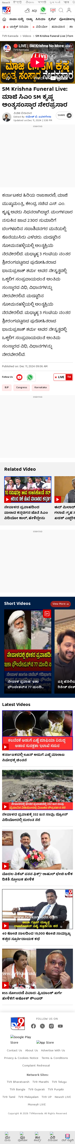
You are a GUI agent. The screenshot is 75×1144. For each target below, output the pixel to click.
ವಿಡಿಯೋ (41, 27)
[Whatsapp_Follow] (30, 377)
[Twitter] (42, 1026)
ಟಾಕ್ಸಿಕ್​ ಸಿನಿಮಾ (19, 27)
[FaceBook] (33, 1026)
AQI (34, 11)
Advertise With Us (53, 1050)
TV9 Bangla (17, 1089)
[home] (4, 19)
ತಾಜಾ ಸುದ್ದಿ (16, 19)
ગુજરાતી (54, 2)
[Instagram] (51, 1026)
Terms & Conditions (54, 1058)
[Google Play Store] (22, 1040)
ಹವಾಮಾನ (58, 27)
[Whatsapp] (42, 10)
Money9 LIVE (37, 1105)
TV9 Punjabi (56, 1089)
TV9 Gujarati (36, 1089)
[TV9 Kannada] (6, 10)
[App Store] (48, 1044)
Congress (21, 387)
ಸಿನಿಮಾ (40, 19)
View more (58, 604)
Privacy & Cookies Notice (21, 1058)
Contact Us (14, 1050)
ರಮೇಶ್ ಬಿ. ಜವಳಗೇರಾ (38, 117)
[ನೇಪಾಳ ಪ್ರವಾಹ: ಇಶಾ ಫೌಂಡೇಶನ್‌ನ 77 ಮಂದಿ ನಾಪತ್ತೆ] (27, 651)
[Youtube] (19, 377)
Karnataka (41, 387)
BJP (7, 387)
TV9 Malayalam (28, 1097)
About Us (31, 1050)
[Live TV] (52, 10)
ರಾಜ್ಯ (29, 19)
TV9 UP (46, 1097)
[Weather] (27, 10)
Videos (26, 36)
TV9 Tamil (8, 1097)
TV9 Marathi (40, 1082)
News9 (6, 2)
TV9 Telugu (59, 1082)
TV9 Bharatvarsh (18, 1082)
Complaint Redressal (36, 1066)
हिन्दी (17, 2)
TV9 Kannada (10, 36)
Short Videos (17, 604)
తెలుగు (30, 2)
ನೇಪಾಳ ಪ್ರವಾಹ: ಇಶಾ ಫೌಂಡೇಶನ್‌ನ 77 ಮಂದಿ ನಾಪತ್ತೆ (25, 684)
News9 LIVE (63, 1097)
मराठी (42, 2)
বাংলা (66, 2)
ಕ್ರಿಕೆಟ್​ (52, 19)
